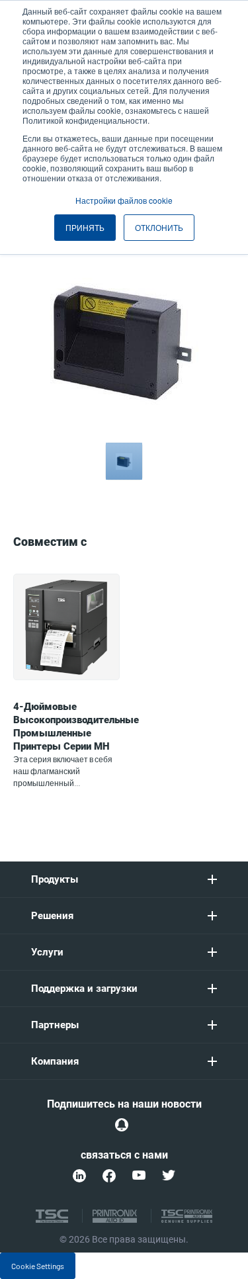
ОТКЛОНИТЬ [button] (159, 227)
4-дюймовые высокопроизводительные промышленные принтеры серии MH (76, 726)
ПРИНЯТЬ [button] (84, 227)
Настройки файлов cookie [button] (124, 200)
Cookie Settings (37, 1265)
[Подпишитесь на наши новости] (121, 1124)
